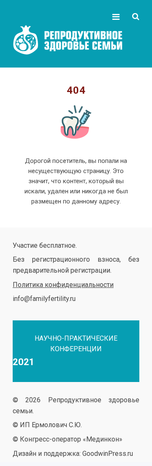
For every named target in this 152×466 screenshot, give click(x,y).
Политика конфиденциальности (63, 285)
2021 (24, 362)
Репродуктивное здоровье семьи (76, 40)
